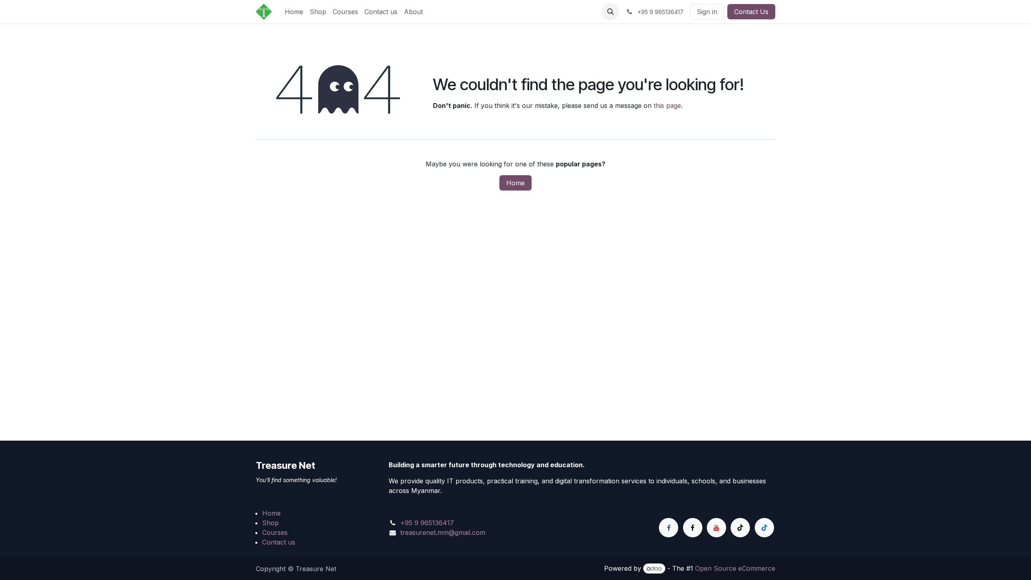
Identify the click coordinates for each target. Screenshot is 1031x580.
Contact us (278, 542)
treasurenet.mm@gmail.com (442, 532)
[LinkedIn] (764, 527)
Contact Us (751, 12)
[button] (610, 11)
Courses (275, 532)
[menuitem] (294, 12)
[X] (692, 527)
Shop (270, 523)
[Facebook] (668, 527)
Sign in (707, 12)
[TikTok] (740, 527)
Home (515, 183)
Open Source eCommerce (735, 568)
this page (667, 106)
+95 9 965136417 (427, 523)
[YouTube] (716, 527)
